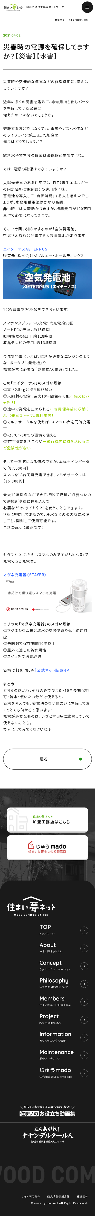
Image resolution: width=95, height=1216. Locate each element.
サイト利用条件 (30, 1196)
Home (60, 19)
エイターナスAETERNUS (25, 248)
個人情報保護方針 (58, 1196)
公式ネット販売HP (53, 670)
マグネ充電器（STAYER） (25, 574)
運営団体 (82, 1196)
